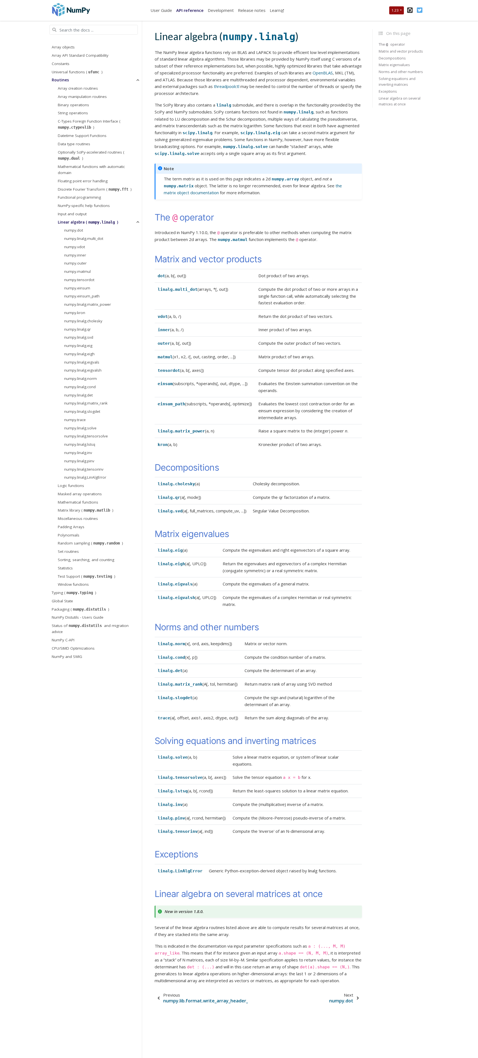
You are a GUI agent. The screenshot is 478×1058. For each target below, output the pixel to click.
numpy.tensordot (79, 279)
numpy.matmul (77, 271)
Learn (275, 10)
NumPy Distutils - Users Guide (77, 617)
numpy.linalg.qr (77, 329)
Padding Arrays (71, 526)
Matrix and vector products (401, 51)
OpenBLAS (323, 73)
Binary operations (73, 104)
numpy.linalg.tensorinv (83, 469)
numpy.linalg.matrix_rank (86, 403)
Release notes (252, 10)
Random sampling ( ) (90, 543)
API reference (190, 10)
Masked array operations (80, 493)
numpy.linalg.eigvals (81, 362)
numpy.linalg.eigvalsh (83, 370)
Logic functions (71, 485)
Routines (60, 80)
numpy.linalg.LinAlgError (85, 477)
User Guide (161, 10)
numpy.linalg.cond (80, 386)
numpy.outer (75, 263)
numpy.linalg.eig (78, 345)
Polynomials (68, 535)
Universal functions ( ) (77, 71)
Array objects (63, 47)
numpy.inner (75, 255)
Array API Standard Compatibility (80, 55)
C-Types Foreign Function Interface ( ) (89, 124)
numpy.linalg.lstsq (79, 444)
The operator (392, 44)
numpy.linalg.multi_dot (83, 238)
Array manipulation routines (82, 96)
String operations (73, 113)
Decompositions (392, 58)
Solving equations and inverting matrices (397, 81)
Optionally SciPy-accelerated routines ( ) (91, 155)
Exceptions (388, 91)
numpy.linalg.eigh (79, 353)
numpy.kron (74, 312)
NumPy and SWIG (67, 656)
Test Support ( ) (86, 576)
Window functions (73, 584)
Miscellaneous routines (78, 518)
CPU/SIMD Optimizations (73, 648)
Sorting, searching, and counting (86, 559)
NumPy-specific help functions (84, 205)
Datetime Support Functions (82, 135)
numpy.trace (75, 419)
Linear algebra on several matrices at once (399, 101)
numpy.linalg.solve (80, 428)
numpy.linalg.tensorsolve (86, 436)
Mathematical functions (78, 502)
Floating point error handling (83, 180)
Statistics (65, 568)
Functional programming (79, 197)
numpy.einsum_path (82, 296)
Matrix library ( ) (85, 510)
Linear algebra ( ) (88, 222)
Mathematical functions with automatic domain (91, 169)
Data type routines (74, 143)
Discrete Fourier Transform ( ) (95, 189)
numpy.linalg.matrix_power (87, 304)
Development (221, 10)
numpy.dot (73, 230)
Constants (60, 63)
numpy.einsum (77, 288)
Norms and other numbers (401, 71)
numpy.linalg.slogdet (82, 411)
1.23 (395, 10)
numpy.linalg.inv (78, 452)
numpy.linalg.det (78, 395)
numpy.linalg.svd (78, 337)
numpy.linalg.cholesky (83, 320)
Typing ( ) (74, 592)
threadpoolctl (226, 86)
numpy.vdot (74, 246)
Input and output (72, 213)
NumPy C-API (63, 639)
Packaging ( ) (80, 609)
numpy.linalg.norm (80, 378)
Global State (62, 600)
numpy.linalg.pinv (79, 460)
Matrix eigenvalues (394, 65)
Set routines (68, 551)
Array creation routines (78, 88)
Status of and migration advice (90, 628)
